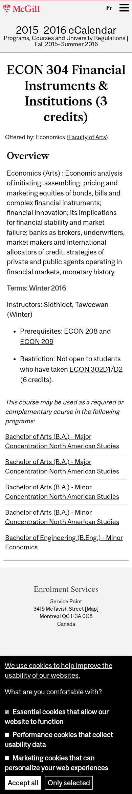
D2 (118, 369)
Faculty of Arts (87, 137)
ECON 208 (81, 331)
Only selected (69, 782)
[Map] (92, 609)
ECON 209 (36, 341)
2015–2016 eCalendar (66, 30)
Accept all (23, 782)
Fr (109, 7)
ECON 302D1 (90, 369)
